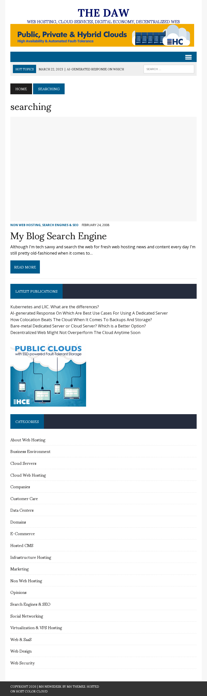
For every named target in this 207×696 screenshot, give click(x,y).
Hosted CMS (21, 545)
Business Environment (30, 451)
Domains (18, 522)
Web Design (21, 651)
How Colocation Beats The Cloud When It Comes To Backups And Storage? (81, 319)
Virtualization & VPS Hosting (36, 627)
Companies (20, 486)
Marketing (19, 568)
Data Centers (22, 510)
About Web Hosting (27, 439)
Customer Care (24, 498)
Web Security (22, 663)
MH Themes (76, 686)
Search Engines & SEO (30, 604)
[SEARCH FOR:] (169, 68)
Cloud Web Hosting (28, 475)
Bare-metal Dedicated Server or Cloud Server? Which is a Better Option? (78, 326)
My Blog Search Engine (58, 235)
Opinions (18, 592)
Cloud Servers (23, 463)
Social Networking (26, 616)
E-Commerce (22, 533)
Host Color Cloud (31, 691)
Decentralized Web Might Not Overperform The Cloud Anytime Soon (75, 332)
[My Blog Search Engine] (103, 218)
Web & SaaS (21, 639)
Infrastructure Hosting (30, 557)
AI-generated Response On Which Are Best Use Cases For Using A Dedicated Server (89, 313)
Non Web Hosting (26, 580)
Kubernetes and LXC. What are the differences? (54, 307)
